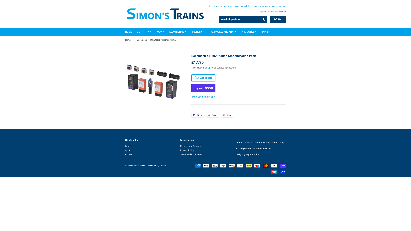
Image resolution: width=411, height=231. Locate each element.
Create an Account (278, 12)
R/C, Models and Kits (222, 31)
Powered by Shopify (157, 165)
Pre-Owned (248, 31)
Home (128, 31)
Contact (129, 154)
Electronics (177, 31)
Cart (280, 19)
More (265, 31)
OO (139, 31)
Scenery (197, 31)
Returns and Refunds (190, 146)
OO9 (159, 31)
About (128, 150)
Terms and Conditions (191, 154)
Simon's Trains (138, 165)
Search (128, 146)
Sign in (263, 12)
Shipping (209, 67)
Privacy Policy (187, 150)
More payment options (203, 96)
